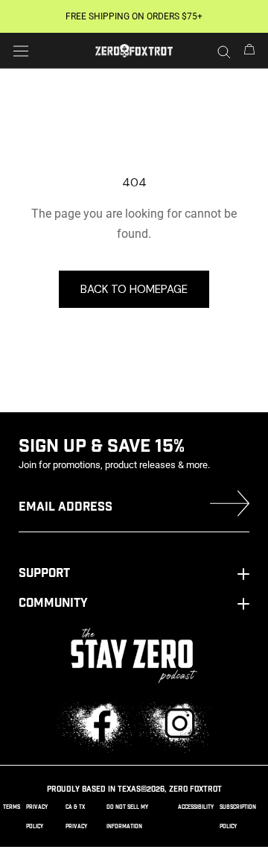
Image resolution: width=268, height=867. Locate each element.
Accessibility (196, 807)
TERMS (11, 807)
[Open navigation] (20, 51)
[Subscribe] (229, 507)
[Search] (224, 50)
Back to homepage (134, 289)
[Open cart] (249, 50)
